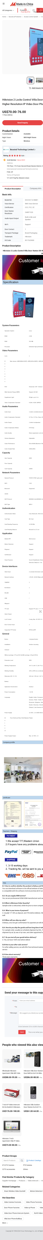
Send (22, 1032)
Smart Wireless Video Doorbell (14, 1191)
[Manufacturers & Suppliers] (21, 4)
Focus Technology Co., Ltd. (29, 1231)
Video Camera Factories (12, 1202)
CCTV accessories (8, 1169)
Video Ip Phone (29, 1207)
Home (4, 17)
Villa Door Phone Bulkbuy (13, 1218)
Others (25, 1169)
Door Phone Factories (11, 1207)
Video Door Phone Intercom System (16, 1213)
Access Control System (31, 17)
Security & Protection (15, 17)
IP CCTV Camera (8, 1165)
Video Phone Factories (34, 1202)
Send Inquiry (22, 123)
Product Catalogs (34, 1160)
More (4, 1223)
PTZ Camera (27, 1165)
